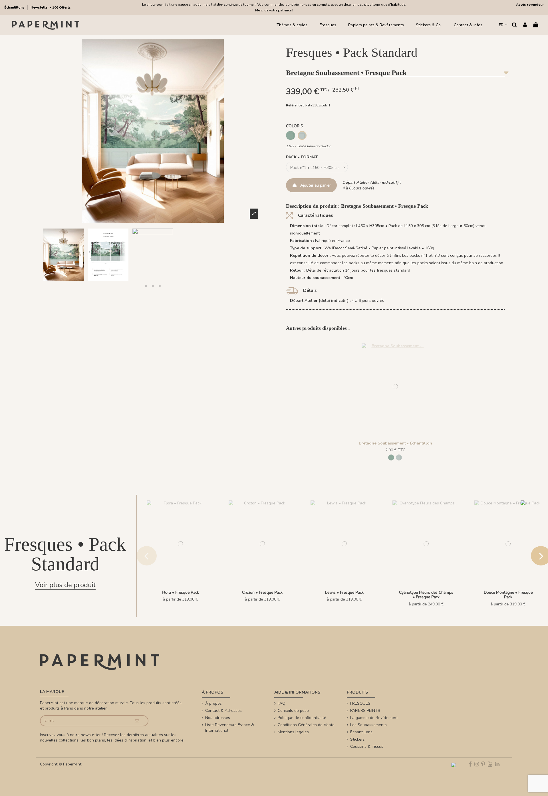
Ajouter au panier (315, 185)
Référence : (295, 105)
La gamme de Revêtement (374, 717)
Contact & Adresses (223, 710)
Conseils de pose (293, 710)
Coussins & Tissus (366, 746)
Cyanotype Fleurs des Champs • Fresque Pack (426, 595)
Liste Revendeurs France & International (229, 727)
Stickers (357, 739)
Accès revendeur (530, 4)
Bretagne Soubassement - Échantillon (395, 443)
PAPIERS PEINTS (365, 710)
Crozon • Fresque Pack (262, 592)
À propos (213, 703)
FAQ (281, 703)
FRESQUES (360, 703)
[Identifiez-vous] (525, 25)
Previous (147, 555)
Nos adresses (217, 717)
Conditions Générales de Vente (306, 725)
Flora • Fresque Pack (180, 592)
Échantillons (14, 7)
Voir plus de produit (65, 584)
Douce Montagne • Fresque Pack (508, 595)
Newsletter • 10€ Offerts (51, 7)
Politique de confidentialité (302, 717)
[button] (146, 286)
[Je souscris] (137, 721)
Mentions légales (293, 732)
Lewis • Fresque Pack (344, 592)
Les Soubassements (368, 725)
